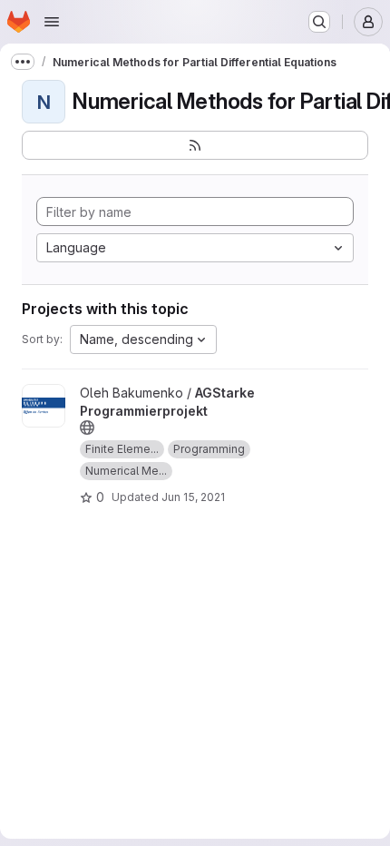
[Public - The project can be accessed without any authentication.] (87, 427)
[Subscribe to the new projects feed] (195, 145)
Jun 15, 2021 (193, 497)
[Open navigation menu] (51, 21)
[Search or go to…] (319, 22)
